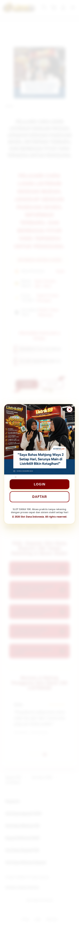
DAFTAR (39, 497)
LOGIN (39, 484)
